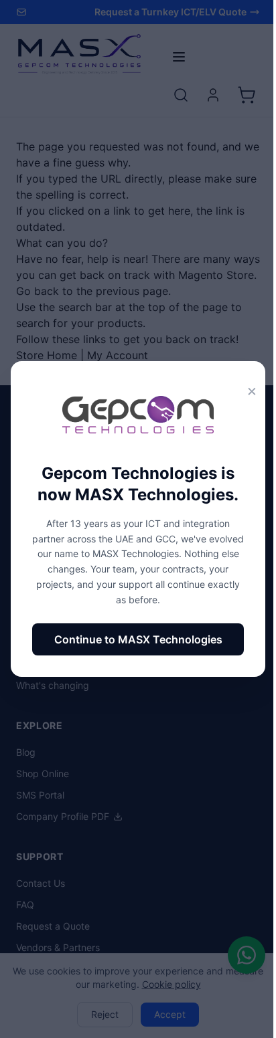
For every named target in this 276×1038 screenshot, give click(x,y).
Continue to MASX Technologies (138, 639)
